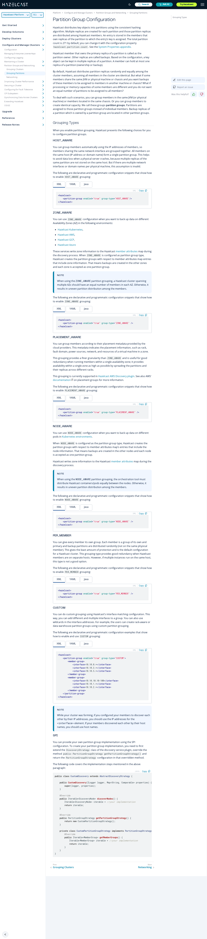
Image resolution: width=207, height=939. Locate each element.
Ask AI (166, 4)
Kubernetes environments (77, 436)
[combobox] (143, 4)
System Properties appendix (114, 47)
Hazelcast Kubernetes (70, 229)
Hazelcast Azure (67, 245)
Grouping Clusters (14, 69)
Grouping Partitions (15, 73)
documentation (62, 380)
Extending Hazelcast (13, 102)
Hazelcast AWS (66, 234)
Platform (57, 12)
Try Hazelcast (187, 4)
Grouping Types (180, 17)
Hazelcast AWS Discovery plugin (116, 376)
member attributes (127, 251)
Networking (11, 77)
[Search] (143, 4)
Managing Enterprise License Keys (19, 54)
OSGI (7, 106)
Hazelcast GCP (66, 239)
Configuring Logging (13, 58)
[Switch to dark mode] (129, 4)
